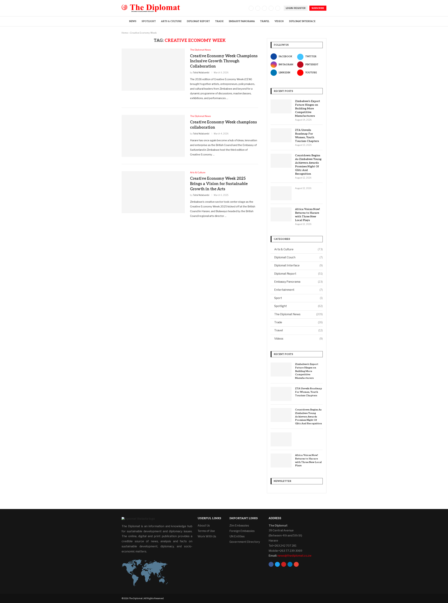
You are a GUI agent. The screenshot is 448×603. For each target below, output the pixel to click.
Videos (279, 21)
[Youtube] (277, 8)
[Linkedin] (271, 8)
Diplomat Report (198, 21)
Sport (298, 298)
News (132, 21)
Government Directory (244, 542)
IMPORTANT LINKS (243, 518)
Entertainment (298, 289)
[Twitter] (257, 8)
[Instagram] (264, 8)
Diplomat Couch (298, 257)
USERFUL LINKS (209, 518)
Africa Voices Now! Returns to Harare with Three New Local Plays (307, 215)
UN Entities (237, 536)
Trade (219, 21)
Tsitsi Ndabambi (201, 72)
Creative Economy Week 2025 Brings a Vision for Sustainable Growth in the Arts (219, 183)
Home (125, 32)
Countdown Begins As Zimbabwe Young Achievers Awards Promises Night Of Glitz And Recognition (308, 164)
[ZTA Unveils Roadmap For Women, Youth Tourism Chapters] (281, 135)
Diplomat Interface (302, 21)
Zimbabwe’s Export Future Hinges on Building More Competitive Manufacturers (307, 108)
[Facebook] (251, 8)
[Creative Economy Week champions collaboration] (153, 136)
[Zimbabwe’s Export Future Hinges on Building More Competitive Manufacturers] (281, 106)
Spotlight (149, 21)
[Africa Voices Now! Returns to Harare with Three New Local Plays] (281, 214)
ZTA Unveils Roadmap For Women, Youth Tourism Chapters (307, 135)
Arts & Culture (171, 21)
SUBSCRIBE (318, 8)
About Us (204, 525)
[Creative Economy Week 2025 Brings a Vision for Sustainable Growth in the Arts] (153, 192)
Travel (264, 21)
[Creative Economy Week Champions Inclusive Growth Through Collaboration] (153, 69)
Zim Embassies (239, 525)
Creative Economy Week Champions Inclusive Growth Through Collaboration (224, 61)
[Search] (324, 21)
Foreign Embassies (242, 531)
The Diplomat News (298, 314)
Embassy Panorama (242, 21)
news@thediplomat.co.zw (294, 555)
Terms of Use (206, 531)
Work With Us (207, 536)
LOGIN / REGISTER (296, 8)
